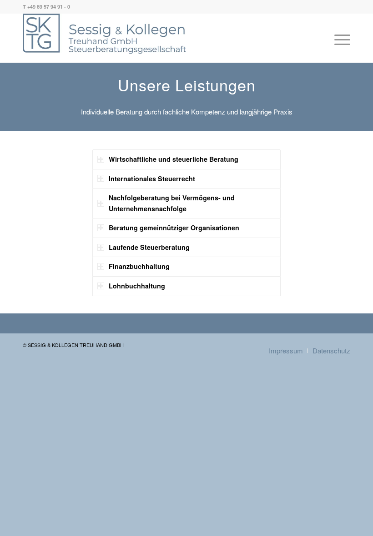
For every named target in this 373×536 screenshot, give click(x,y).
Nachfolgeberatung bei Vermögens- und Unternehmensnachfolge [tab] (172, 203)
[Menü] (340, 40)
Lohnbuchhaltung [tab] (137, 285)
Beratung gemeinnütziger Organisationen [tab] (174, 227)
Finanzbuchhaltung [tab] (139, 266)
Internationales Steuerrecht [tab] (152, 178)
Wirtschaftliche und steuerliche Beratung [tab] (173, 159)
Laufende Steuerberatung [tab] (149, 247)
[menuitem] (340, 40)
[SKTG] (104, 34)
